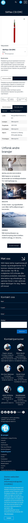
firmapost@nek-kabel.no (8, 421)
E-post (3, 307)
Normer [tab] (4, 111)
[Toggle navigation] (25, 2)
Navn (2, 301)
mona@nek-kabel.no (20, 361)
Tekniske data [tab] (18, 107)
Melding (3, 320)
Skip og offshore (6, 447)
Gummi (3, 466)
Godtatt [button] (9, 518)
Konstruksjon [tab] (6, 107)
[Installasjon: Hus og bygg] (14, 163)
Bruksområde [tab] (7, 78)
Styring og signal (6, 461)
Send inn (22, 331)
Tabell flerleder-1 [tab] (15, 111)
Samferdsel (4, 445)
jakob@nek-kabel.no (7, 403)
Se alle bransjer (14, 245)
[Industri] (14, 191)
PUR (2, 468)
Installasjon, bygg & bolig (9, 438)
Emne (3, 314)
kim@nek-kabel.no (7, 380)
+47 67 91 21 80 (10, 419)
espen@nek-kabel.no (7, 361)
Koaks (3, 457)
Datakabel (4, 459)
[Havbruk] (14, 220)
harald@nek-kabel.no (20, 382)
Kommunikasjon (6, 449)
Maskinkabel (5, 463)
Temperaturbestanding (8, 470)
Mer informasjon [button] (8, 514)
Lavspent (4, 454)
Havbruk (3, 442)
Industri (3, 440)
